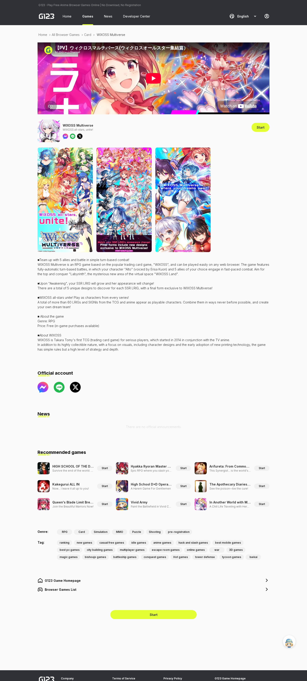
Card (87, 35)
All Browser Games (66, 35)
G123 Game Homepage (230, 678)
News (108, 16)
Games (87, 16)
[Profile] (266, 16)
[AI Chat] (289, 641)
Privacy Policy (172, 678)
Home (67, 16)
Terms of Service (123, 678)
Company (67, 678)
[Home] (47, 16)
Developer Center (136, 16)
